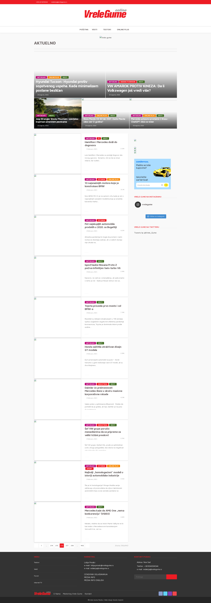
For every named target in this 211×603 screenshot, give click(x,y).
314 (51, 545)
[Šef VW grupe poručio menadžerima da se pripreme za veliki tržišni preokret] (57, 440)
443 (82, 545)
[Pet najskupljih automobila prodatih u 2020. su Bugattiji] (57, 235)
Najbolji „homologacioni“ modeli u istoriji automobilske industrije (104, 474)
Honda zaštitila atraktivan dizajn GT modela (103, 348)
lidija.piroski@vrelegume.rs (102, 565)
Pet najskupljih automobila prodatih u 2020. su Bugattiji (101, 225)
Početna (84, 29)
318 (72, 545)
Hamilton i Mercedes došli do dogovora (101, 144)
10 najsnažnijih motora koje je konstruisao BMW (102, 184)
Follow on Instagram (157, 216)
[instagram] (172, 2)
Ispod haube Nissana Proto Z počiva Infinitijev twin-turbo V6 (102, 266)
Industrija (102, 384)
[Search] (175, 29)
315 (56, 545)
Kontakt (88, 594)
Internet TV (38, 583)
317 (67, 545)
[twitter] (169, 2)
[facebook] (165, 2)
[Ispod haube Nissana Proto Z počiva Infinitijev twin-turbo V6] (57, 276)
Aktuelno (41, 77)
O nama (56, 594)
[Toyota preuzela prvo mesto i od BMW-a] (57, 317)
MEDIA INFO (89, 577)
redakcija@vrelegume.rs (99, 568)
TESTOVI (107, 29)
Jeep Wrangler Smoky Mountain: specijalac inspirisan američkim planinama (57, 120)
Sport (89, 469)
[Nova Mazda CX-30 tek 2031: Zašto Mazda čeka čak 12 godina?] (105, 113)
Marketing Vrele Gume (72, 594)
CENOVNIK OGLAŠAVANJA (95, 574)
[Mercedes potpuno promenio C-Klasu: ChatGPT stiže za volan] (153, 113)
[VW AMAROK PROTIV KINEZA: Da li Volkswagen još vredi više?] (141, 73)
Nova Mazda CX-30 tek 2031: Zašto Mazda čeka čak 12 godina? (104, 120)
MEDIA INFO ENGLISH (94, 580)
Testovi (36, 562)
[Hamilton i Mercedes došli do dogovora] (57, 153)
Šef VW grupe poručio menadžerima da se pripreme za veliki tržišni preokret (103, 432)
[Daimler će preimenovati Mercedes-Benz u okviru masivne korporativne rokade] (57, 399)
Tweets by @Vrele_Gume (145, 233)
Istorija (101, 179)
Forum (36, 576)
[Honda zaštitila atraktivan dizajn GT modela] (57, 358)
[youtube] (175, 2)
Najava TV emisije (128, 82)
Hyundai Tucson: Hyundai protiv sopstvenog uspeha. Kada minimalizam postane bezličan (67, 85)
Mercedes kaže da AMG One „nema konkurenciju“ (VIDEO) (104, 512)
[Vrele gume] (105, 15)
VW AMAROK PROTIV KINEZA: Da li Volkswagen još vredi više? (135, 88)
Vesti (94, 29)
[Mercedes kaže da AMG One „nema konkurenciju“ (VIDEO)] (57, 522)
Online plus (123, 29)
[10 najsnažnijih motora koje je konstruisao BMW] (57, 194)
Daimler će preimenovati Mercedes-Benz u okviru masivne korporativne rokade (103, 391)
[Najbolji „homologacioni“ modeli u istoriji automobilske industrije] (57, 481)
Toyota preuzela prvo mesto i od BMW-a (103, 307)
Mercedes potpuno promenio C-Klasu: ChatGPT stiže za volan (149, 120)
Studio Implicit (117, 600)
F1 (99, 138)
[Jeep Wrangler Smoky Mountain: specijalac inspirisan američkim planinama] (58, 113)
